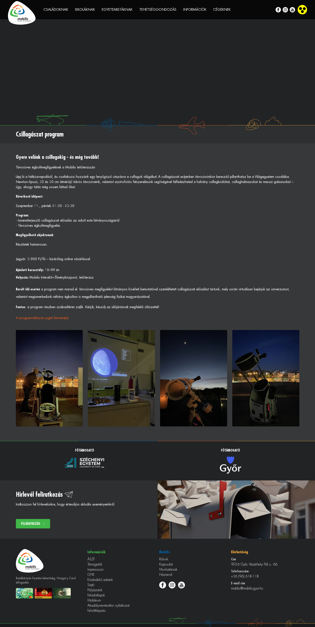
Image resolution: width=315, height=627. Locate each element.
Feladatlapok (96, 595)
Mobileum (94, 600)
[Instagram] (285, 9)
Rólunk (163, 559)
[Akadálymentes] (302, 9)
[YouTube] (292, 9)
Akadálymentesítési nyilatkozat (108, 605)
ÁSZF (91, 559)
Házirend (165, 574)
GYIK (90, 574)
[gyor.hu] (230, 465)
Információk (194, 9)
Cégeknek (222, 9)
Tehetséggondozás (157, 9)
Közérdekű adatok (100, 580)
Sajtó (90, 585)
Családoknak (56, 9)
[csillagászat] (49, 378)
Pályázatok (94, 590)
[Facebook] (278, 9)
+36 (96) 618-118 (245, 576)
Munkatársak (168, 569)
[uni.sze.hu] (84, 462)
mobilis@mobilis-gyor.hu (247, 588)
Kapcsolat (166, 564)
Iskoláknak (85, 9)
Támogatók (94, 564)
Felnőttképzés (96, 610)
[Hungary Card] (44, 593)
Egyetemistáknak (117, 9)
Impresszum (95, 569)
